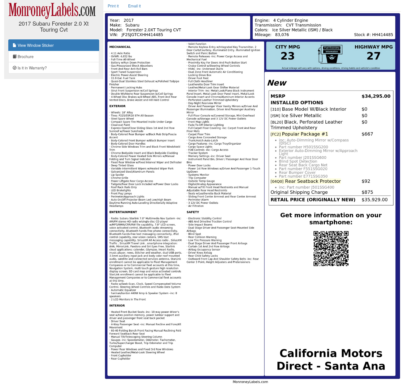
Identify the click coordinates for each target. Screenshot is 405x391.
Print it (113, 6)
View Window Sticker (35, 45)
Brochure (25, 56)
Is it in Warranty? (32, 67)
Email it (134, 6)
